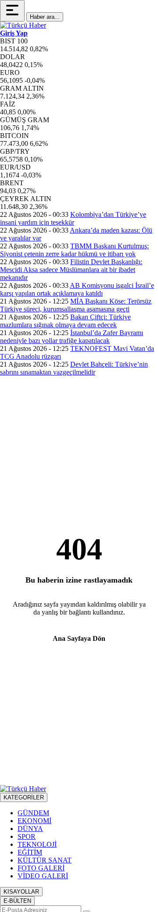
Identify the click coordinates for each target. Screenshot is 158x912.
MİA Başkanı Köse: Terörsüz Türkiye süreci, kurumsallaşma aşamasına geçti (75, 305)
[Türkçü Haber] (23, 25)
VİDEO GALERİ (43, 876)
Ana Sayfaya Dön (79, 638)
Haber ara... (45, 17)
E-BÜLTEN (17, 901)
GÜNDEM (33, 813)
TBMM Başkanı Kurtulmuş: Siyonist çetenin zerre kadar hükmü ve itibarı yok (74, 250)
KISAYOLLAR (21, 891)
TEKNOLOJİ (37, 844)
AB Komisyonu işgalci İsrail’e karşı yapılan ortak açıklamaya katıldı (77, 289)
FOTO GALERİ (41, 868)
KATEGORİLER (24, 797)
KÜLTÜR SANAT (45, 860)
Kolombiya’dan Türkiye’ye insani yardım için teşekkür (73, 218)
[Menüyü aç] (12, 10)
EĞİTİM (30, 852)
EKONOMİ (34, 820)
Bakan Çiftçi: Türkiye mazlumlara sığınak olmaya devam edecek (65, 321)
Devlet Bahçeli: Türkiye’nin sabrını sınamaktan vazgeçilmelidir (74, 368)
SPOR (27, 836)
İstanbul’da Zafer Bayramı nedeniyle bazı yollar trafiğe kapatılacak (71, 336)
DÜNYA (30, 828)
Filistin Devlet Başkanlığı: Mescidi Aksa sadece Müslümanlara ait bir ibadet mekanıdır (71, 269)
